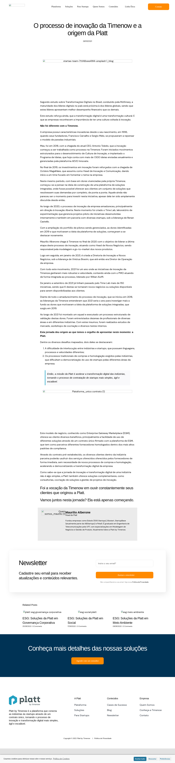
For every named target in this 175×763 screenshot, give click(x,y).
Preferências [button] (165, 759)
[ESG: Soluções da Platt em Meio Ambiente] (132, 612)
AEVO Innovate (80, 161)
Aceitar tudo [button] (140, 759)
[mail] (14, 729)
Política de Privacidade (140, 582)
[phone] (18, 729)
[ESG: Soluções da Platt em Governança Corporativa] (42, 612)
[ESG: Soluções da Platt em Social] (87, 612)
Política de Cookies (61, 759)
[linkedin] (10, 729)
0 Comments (37, 626)
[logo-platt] (17, 5)
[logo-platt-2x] (24, 696)
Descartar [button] (152, 759)
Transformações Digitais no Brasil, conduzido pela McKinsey (98, 102)
